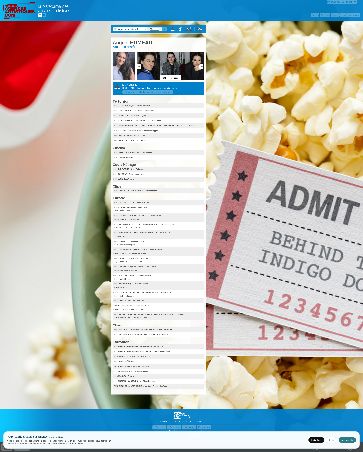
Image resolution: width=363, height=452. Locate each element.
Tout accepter (347, 440)
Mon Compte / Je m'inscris (340, 2)
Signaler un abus (182, 431)
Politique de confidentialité (163, 431)
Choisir (331, 440)
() (144, 88)
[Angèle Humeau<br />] (148, 80)
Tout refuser (316, 440)
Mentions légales (197, 431)
